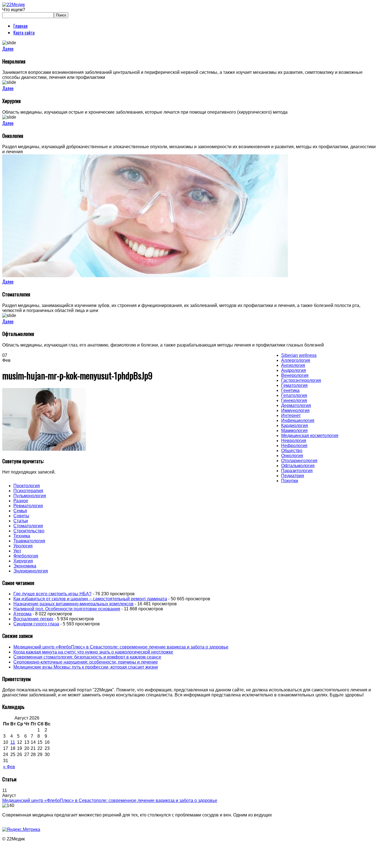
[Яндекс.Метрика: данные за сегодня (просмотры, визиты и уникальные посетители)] (21, 829)
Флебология (25, 556)
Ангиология (293, 365)
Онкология (292, 455)
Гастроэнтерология (301, 380)
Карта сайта (24, 32)
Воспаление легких (33, 618)
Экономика (24, 566)
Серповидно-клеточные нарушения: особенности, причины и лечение (85, 662)
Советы (21, 515)
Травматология (29, 540)
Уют (17, 550)
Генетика (290, 390)
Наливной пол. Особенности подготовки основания (66, 608)
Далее (7, 48)
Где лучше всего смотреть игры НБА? (52, 593)
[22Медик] (13, 4)
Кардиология (294, 425)
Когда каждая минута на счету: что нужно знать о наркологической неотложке (93, 652)
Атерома (22, 613)
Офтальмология (298, 465)
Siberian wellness (299, 355)
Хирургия (23, 561)
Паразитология (297, 470)
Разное (20, 500)
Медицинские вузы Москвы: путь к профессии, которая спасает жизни (85, 667)
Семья (20, 510)
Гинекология (294, 400)
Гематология (294, 385)
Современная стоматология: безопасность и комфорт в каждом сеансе (87, 657)
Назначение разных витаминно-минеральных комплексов (73, 603)
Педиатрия (292, 475)
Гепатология (294, 395)
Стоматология (28, 525)
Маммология (294, 430)
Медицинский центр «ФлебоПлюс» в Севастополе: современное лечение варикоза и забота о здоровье (120, 647)
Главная (20, 26)
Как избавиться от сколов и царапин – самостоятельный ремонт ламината (90, 598)
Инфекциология (297, 420)
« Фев (9, 766)
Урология (23, 545)
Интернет (291, 415)
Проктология (26, 485)
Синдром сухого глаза (36, 623)
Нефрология (294, 445)
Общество (291, 450)
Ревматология (28, 505)
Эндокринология (30, 571)
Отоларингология (299, 460)
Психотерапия (28, 490)
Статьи (20, 520)
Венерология (294, 375)
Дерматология (296, 405)
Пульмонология (29, 495)
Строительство (28, 530)
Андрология (293, 370)
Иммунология (295, 410)
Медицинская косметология (309, 435)
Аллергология (295, 360)
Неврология (293, 440)
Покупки (289, 480)
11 (12, 742)
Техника (21, 535)
